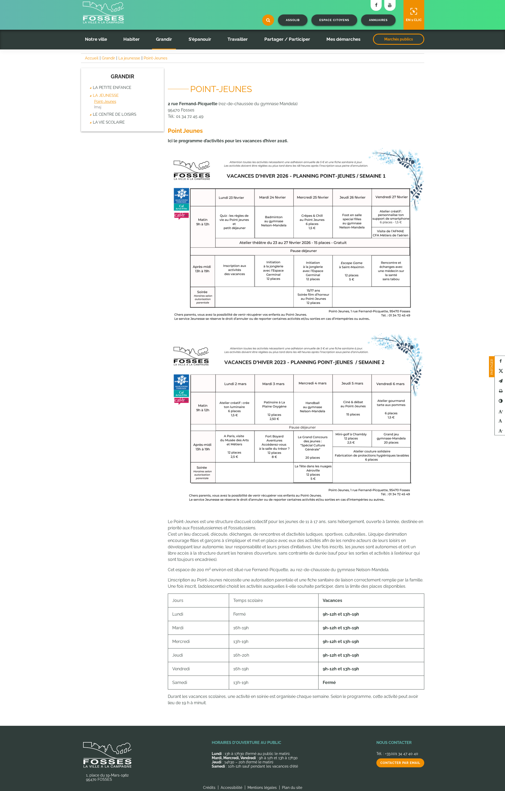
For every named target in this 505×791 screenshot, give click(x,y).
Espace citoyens (334, 20)
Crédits (209, 787)
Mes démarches (343, 39)
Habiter (131, 39)
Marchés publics (398, 39)
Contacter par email (400, 763)
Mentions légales (262, 787)
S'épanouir (200, 39)
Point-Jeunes (105, 101)
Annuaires (378, 20)
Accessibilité (231, 787)
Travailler (238, 39)
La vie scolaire (109, 122)
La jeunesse (106, 95)
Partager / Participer (287, 39)
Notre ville (96, 39)
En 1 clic (414, 20)
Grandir (164, 39)
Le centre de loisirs (114, 114)
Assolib (293, 20)
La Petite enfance (112, 87)
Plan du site (292, 787)
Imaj (97, 107)
